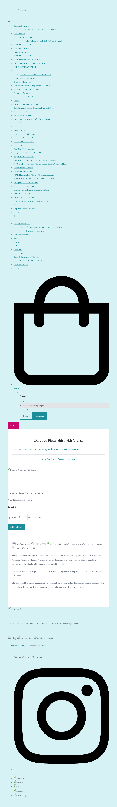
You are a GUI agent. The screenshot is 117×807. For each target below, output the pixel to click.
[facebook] (61, 768)
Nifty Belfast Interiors (22, 52)
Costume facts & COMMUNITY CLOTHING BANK (35, 30)
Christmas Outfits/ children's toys (26, 89)
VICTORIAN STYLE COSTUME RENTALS (44, 41)
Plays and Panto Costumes (24, 156)
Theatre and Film (26, 37)
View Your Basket (49, 459)
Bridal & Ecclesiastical (22, 82)
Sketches (17, 205)
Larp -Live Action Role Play (24, 208)
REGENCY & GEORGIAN (24, 78)
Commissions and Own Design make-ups (29, 97)
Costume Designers (21, 26)
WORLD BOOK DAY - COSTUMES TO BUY (32, 201)
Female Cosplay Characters (24, 112)
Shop (16, 70)
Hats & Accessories (21, 123)
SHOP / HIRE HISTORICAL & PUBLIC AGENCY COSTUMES (40, 164)
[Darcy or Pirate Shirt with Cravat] (12, 478)
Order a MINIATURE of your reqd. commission (32, 138)
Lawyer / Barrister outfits (23, 130)
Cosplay (17, 100)
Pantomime (18, 145)
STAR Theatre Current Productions (27, 59)
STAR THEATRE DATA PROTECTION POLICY (34, 179)
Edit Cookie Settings (17, 645)
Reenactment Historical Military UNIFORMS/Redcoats (35, 160)
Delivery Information (22, 223)
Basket (25, 415)
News (16, 238)
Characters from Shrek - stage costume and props (32, 85)
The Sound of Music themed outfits (27, 186)
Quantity (12, 517)
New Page (24, 253)
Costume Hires (19, 33)
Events (16, 212)
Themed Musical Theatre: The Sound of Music (31, 190)
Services (17, 242)
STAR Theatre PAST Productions (27, 44)
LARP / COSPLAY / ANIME (25, 67)
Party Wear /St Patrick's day (24, 149)
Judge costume (19, 126)
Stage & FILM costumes (23, 171)
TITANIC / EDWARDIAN (24, 194)
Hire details (24, 220)
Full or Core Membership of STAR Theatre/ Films (33, 63)
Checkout (40, 415)
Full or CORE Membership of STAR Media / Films (33, 119)
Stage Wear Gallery (21, 264)
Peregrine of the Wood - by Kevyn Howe (29, 152)
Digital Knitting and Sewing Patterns (27, 104)
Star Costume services (22, 234)
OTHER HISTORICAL (24, 141)
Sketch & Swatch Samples (23, 167)
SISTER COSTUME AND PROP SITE (35, 74)
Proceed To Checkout (66, 459)
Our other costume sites (35, 231)
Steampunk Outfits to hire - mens (26, 182)
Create (43, 645)
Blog (16, 216)
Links (16, 246)
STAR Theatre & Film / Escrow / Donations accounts (34, 175)
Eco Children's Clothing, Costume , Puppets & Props (34, 108)
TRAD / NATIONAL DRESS (25, 197)
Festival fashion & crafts (23, 115)
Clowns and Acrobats (22, 93)
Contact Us (18, 249)
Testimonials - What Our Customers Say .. (35, 261)
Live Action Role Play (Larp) (24, 134)
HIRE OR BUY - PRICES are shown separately (33, 449)
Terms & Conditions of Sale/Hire (26, 257)
